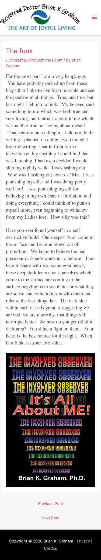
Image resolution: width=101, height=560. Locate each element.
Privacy (83, 541)
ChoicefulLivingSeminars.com (35, 60)
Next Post (50, 517)
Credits (50, 548)
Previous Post (50, 503)
